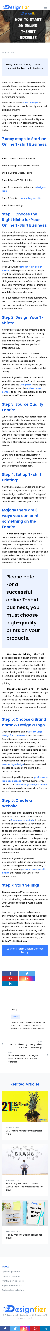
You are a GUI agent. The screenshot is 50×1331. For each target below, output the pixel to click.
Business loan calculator (13, 1290)
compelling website (30, 198)
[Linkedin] (10, 983)
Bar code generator (11, 1276)
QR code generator (11, 1271)
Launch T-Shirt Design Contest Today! (25, 950)
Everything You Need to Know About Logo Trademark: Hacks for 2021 (24, 1186)
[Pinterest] (10, 978)
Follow (15, 1017)
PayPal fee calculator (12, 1285)
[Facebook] (10, 973)
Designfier (25, 384)
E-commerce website (23, 820)
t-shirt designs (30, 102)
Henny (25, 36)
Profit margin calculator (13, 1281)
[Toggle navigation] (45, 7)
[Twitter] (27, 973)
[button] (46, 2)
